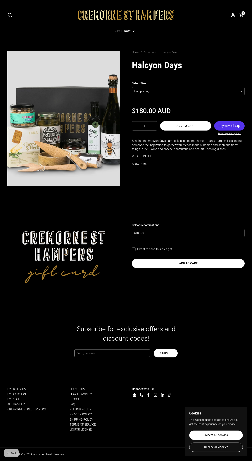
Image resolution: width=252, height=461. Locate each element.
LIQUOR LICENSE (81, 429)
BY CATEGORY (17, 389)
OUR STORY (78, 389)
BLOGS (74, 399)
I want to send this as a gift (154, 249)
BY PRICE (13, 399)
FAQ (72, 404)
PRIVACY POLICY (81, 414)
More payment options (229, 133)
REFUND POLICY (80, 409)
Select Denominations (145, 225)
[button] (9, 15)
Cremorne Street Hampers (47, 454)
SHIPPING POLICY (81, 419)
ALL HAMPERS (16, 404)
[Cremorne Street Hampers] (126, 15)
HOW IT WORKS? (81, 394)
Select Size (139, 83)
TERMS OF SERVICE (83, 424)
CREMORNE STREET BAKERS (26, 409)
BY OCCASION (16, 394)
